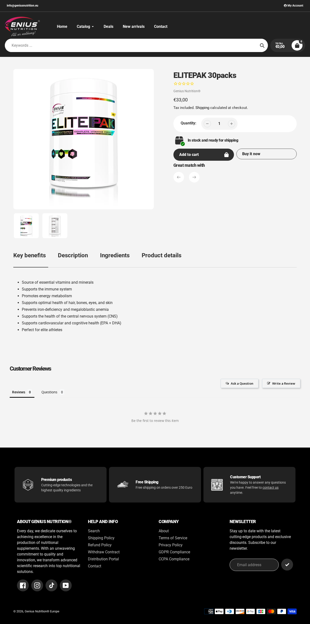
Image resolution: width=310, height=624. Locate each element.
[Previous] (178, 177)
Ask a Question (242, 383)
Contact (94, 566)
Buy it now (251, 154)
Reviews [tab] (18, 392)
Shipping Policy (101, 538)
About (164, 531)
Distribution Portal (103, 559)
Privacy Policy (171, 545)
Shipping (202, 108)
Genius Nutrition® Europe (42, 611)
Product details (161, 255)
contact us (271, 487)
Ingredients (115, 255)
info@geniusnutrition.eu (22, 5)
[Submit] (287, 565)
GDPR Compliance (174, 552)
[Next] (194, 177)
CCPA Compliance (174, 559)
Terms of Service (173, 538)
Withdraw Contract (104, 552)
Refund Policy (100, 545)
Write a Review (283, 383)
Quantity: (188, 123)
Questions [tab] (49, 392)
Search (94, 531)
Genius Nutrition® (187, 91)
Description (73, 255)
